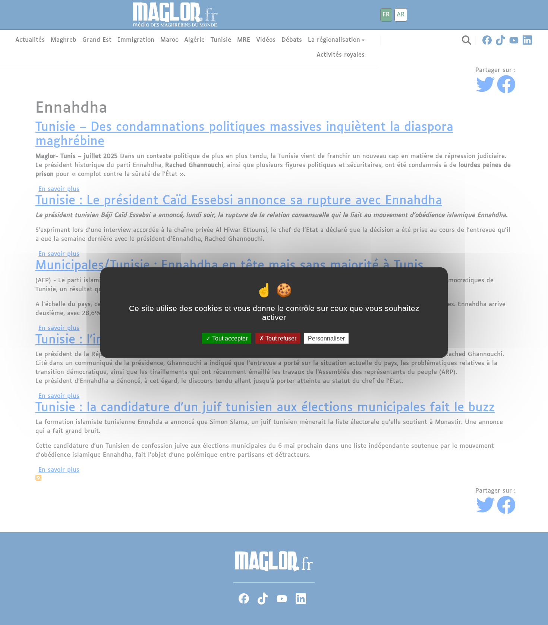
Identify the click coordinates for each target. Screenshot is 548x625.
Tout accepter (229, 338)
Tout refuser (280, 338)
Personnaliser (326, 338)
